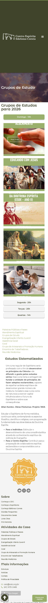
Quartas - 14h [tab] (24, 315)
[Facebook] (29, 491)
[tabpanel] (24, 210)
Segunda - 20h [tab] (24, 302)
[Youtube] (19, 491)
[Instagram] (24, 491)
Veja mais (15, 139)
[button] (42, 36)
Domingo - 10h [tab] (24, 117)
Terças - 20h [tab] (24, 309)
